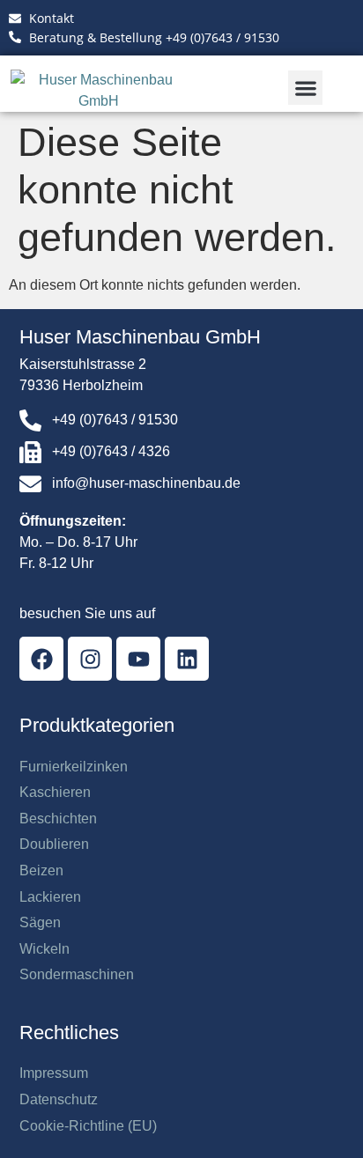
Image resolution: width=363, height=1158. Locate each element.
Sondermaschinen (76, 974)
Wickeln (44, 948)
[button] (305, 87)
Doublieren (54, 844)
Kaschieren (55, 792)
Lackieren (50, 896)
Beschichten (58, 818)
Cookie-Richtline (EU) (88, 1125)
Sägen (40, 922)
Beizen (41, 870)
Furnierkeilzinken (73, 766)
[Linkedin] (187, 659)
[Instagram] (90, 659)
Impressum (53, 1073)
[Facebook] (41, 659)
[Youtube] (138, 659)
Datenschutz (58, 1099)
